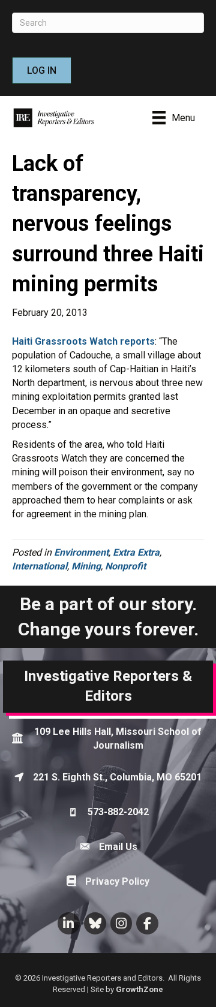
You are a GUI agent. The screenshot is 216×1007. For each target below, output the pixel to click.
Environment (81, 552)
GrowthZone (139, 989)
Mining (86, 566)
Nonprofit (125, 566)
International (39, 566)
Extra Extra (136, 552)
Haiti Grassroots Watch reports (83, 341)
